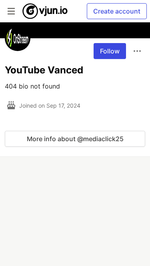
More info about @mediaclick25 (75, 139)
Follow (110, 51)
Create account (116, 11)
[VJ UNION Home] (45, 11)
